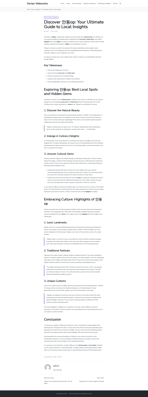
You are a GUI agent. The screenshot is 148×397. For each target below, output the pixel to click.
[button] (57, 370)
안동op (66, 70)
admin (56, 365)
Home (28, 9)
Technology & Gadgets (51, 17)
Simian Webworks (37, 3)
